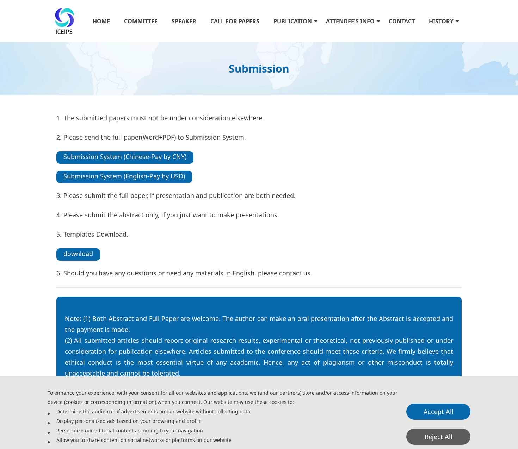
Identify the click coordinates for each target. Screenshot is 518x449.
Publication (292, 21)
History (441, 21)
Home (101, 21)
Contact (402, 21)
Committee (141, 21)
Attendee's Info (350, 21)
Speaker (184, 21)
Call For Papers (234, 21)
